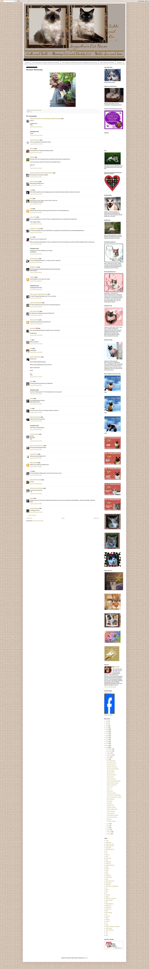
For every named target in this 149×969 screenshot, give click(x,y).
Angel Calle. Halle (110, 844)
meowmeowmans (34, 508)
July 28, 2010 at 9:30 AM (36, 298)
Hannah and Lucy (34, 258)
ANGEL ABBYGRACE (35, 357)
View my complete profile (110, 687)
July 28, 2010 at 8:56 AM (36, 281)
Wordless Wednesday (112, 767)
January (109, 833)
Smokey (107, 919)
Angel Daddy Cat (110, 845)
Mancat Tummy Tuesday (112, 783)
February (109, 831)
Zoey (107, 935)
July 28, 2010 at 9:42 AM (36, 306)
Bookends (109, 819)
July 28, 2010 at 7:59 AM (36, 232)
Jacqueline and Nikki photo (112, 886)
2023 (107, 721)
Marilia (31, 398)
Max (107, 902)
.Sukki (107, 840)
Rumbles (108, 916)
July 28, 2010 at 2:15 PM (36, 393)
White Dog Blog (34, 462)
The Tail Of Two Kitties (112, 817)
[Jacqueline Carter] (109, 713)
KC (106, 893)
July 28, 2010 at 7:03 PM (36, 466)
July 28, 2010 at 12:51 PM (36, 376)
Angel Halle (108, 847)
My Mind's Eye (33, 267)
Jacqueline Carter (108, 693)
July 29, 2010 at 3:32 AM (36, 483)
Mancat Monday (110, 771)
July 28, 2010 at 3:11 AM (35, 176)
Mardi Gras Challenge (111, 898)
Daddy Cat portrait (110, 865)
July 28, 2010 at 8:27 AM (36, 262)
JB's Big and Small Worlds (36, 488)
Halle (107, 879)
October (109, 753)
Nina (31, 208)
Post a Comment (32, 515)
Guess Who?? (109, 877)
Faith (107, 872)
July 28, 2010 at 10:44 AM (36, 335)
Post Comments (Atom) (38, 520)
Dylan (107, 870)
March (108, 829)
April (108, 827)
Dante (107, 867)
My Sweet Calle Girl (111, 775)
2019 (107, 729)
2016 (107, 735)
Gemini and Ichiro (34, 319)
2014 (107, 739)
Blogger (86, 958)
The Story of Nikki (107, 62)
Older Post (96, 518)
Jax (106, 888)
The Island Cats (34, 454)
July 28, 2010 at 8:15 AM (36, 244)
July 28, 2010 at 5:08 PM (36, 429)
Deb (31, 348)
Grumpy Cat (108, 875)
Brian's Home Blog (34, 311)
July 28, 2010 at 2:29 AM (36, 168)
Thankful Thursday (111, 765)
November (109, 751)
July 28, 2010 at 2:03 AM (36, 152)
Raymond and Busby (35, 417)
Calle (107, 856)
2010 (107, 747)
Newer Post (29, 518)
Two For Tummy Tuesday (113, 768)
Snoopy (107, 921)
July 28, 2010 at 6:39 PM (36, 458)
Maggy (107, 896)
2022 (107, 723)
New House (108, 909)
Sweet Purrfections (34, 140)
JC (30, 339)
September (109, 755)
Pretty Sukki (109, 801)
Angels (119, 62)
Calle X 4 (109, 789)
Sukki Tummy (109, 928)
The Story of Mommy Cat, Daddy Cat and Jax (79, 62)
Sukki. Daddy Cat (110, 930)
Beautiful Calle (110, 805)
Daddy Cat (108, 861)
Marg (31, 198)
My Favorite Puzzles (111, 762)
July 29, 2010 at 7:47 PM (36, 503)
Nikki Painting (109, 912)
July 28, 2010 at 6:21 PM (36, 449)
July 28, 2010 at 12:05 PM (36, 352)
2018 (107, 731)
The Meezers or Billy (35, 228)
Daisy (31, 381)
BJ (106, 853)
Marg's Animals (109, 900)
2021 (107, 725)
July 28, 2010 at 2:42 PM (36, 404)
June (108, 823)
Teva (107, 932)
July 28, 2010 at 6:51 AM (36, 194)
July (108, 759)
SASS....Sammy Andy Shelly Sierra (38, 294)
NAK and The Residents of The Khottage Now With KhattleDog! (45, 118)
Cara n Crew (33, 217)
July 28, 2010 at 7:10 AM (36, 212)
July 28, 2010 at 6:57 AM (36, 204)
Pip (31, 408)
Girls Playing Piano (111, 760)
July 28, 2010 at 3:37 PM (36, 412)
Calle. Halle (108, 858)
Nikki (107, 910)
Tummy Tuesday (111, 811)
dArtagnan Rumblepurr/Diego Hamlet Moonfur (41, 173)
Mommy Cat (108, 905)
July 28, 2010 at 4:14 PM (36, 421)
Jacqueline (117, 666)
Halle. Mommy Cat (110, 881)
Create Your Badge (108, 714)
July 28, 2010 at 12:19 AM (36, 135)
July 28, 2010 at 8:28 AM (36, 272)
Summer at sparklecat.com (36, 445)
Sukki (107, 924)
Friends (107, 874)
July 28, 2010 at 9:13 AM (36, 289)
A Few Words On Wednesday (113, 795)
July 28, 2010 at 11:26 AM (36, 343)
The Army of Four (34, 434)
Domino (107, 868)
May (108, 825)
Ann (106, 851)
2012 (107, 743)
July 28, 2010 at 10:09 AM (36, 315)
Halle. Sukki (108, 882)
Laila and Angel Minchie (36, 302)
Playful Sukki (110, 791)
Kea (31, 190)
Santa (107, 917)
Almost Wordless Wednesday (114, 781)
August (109, 757)
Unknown (32, 277)
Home (27, 62)
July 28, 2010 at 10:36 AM (36, 323)
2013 (107, 741)
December (109, 749)
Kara (107, 891)
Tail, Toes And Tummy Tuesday (114, 797)
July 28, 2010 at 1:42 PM (36, 385)
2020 (107, 727)
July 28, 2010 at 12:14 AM (36, 127)
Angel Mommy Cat (110, 849)
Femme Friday (110, 777)
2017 (107, 733)
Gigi (31, 471)
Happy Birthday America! (112, 815)
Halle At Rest (110, 787)
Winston (32, 148)
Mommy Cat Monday (111, 785)
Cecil (107, 860)
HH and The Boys (34, 181)
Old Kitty (32, 157)
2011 (107, 745)
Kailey (107, 889)
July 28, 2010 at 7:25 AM (36, 224)
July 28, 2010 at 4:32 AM (36, 185)
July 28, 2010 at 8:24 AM (36, 254)
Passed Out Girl (110, 773)
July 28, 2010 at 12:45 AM (36, 144)
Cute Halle (109, 803)
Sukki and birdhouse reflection (113, 926)
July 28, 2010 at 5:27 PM (36, 441)
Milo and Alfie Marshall (35, 479)
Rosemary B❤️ (34, 328)
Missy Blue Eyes (109, 903)
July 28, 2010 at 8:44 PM (36, 475)
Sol (106, 923)
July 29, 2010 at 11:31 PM (36, 512)
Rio (106, 914)
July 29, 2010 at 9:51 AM (36, 493)
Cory (31, 237)
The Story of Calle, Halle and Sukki (45, 62)
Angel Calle (108, 842)
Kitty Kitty (108, 895)
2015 (107, 737)
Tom (31, 111)
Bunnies (107, 854)
